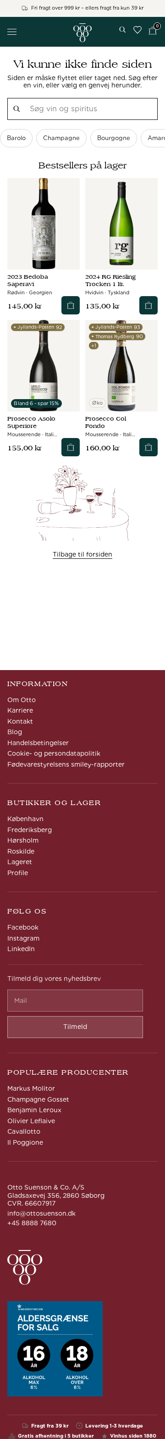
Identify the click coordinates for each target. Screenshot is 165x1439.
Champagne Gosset (38, 1099)
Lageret (19, 862)
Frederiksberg (29, 829)
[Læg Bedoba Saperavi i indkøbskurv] (70, 305)
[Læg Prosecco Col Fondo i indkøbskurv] (148, 447)
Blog (14, 732)
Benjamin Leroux (34, 1110)
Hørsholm (22, 840)
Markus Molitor (31, 1088)
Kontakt (20, 721)
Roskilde (20, 851)
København (25, 818)
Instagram (23, 938)
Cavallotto (23, 1131)
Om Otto (21, 699)
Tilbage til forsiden (82, 554)
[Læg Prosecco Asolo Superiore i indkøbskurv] (70, 447)
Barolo (16, 138)
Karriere (20, 710)
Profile (17, 872)
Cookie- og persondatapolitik (53, 753)
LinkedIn (21, 948)
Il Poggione (25, 1142)
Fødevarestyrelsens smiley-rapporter (66, 764)
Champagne (61, 138)
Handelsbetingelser (38, 743)
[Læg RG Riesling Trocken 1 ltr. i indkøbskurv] (148, 305)
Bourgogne (113, 138)
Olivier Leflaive (31, 1121)
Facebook (22, 927)
